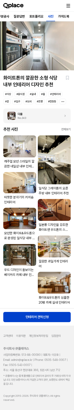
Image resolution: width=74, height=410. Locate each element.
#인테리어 (55, 94)
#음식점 (20, 94)
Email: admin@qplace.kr (17, 359)
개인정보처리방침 (38, 335)
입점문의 (56, 335)
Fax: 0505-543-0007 (17, 365)
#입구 (17, 101)
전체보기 (66, 129)
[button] (68, 5)
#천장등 (52, 101)
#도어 (28, 101)
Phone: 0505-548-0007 (50, 359)
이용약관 (20, 335)
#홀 (43, 94)
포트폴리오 (36, 16)
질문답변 (19, 16)
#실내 (33, 94)
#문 (7, 101)
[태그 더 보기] (63, 101)
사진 (50, 16)
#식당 (8, 94)
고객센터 (8, 335)
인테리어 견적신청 (37, 317)
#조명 (40, 101)
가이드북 (63, 16)
